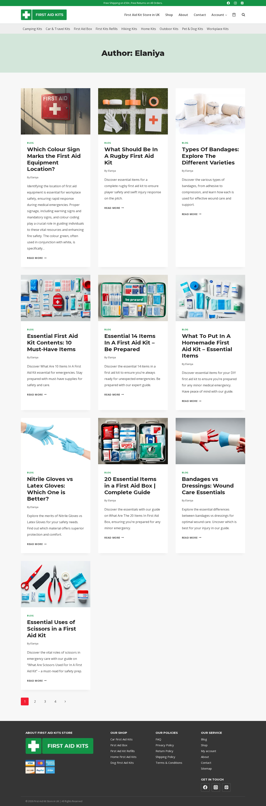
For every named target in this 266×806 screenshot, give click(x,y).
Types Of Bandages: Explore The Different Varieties (210, 156)
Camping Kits (32, 29)
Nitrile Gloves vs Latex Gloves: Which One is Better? (50, 489)
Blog (30, 142)
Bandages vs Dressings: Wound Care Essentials (208, 485)
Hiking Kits (129, 29)
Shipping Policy (165, 757)
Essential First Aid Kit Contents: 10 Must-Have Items (52, 342)
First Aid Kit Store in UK (142, 15)
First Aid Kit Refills (122, 751)
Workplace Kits (218, 29)
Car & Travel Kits (58, 29)
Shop (169, 15)
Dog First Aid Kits (122, 763)
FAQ (158, 739)
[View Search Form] (241, 15)
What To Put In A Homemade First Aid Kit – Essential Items (207, 346)
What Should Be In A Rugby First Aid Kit (131, 156)
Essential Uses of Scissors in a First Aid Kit (51, 628)
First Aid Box (83, 29)
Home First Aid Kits (123, 757)
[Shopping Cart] (234, 15)
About (183, 15)
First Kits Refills (107, 29)
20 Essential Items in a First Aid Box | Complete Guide (130, 485)
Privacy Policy (165, 745)
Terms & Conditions (169, 763)
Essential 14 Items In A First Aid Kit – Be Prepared (129, 342)
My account (208, 751)
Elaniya (34, 177)
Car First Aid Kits (121, 739)
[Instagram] (235, 3)
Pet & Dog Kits (192, 29)
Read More (37, 258)
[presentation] (55, 111)
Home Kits (148, 29)
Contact (200, 15)
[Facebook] (228, 3)
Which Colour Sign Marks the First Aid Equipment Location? (54, 159)
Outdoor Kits (169, 29)
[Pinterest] (242, 3)
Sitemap (206, 768)
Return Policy (164, 751)
